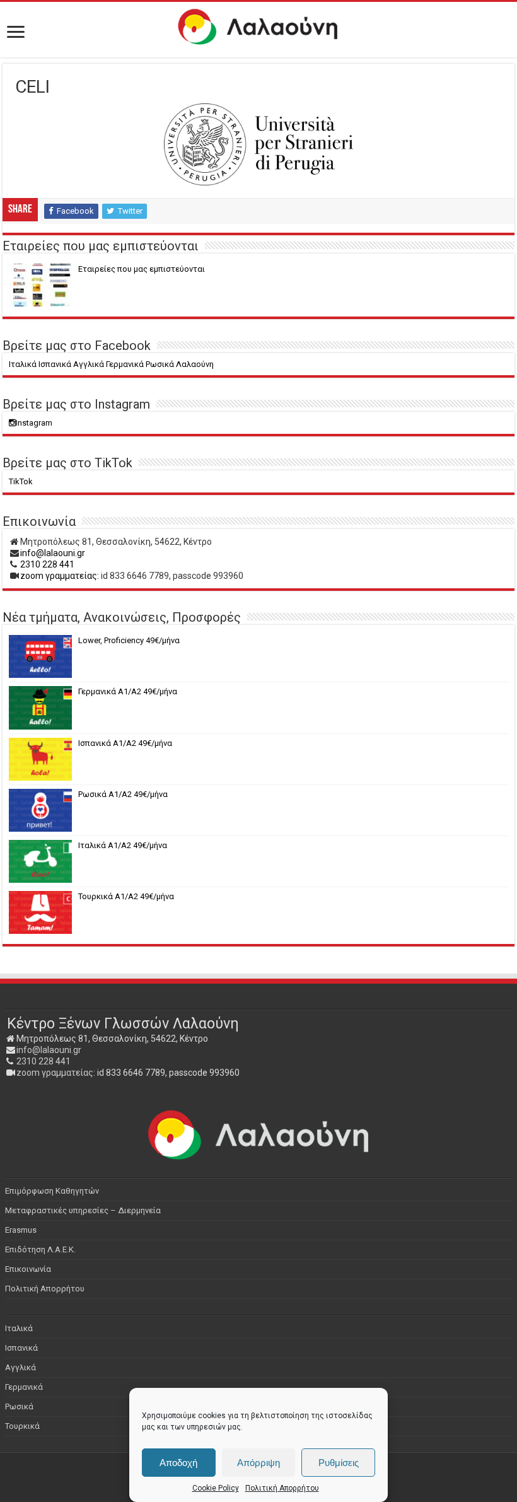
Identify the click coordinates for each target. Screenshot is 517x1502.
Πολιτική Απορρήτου (282, 1488)
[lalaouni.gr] (258, 27)
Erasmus (21, 1230)
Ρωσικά (19, 1406)
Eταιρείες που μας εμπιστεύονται (141, 269)
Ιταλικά (19, 1328)
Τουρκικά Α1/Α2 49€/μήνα (126, 896)
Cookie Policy (215, 1488)
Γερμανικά (24, 1387)
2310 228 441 (47, 564)
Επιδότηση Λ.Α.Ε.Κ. (40, 1249)
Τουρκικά (22, 1426)
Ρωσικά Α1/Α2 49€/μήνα (123, 794)
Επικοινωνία (28, 1269)
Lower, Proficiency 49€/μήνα (129, 640)
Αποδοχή (178, 1462)
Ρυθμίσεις (338, 1462)
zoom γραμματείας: (59, 576)
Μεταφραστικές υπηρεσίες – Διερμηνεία (83, 1210)
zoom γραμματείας (54, 1073)
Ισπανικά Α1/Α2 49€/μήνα (125, 743)
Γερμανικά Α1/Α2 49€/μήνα (127, 691)
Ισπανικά (21, 1348)
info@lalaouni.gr (52, 553)
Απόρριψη (258, 1462)
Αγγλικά (20, 1367)
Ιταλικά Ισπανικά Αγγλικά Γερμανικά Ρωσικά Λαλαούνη (111, 364)
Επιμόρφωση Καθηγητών (52, 1191)
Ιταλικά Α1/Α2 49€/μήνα (122, 845)
